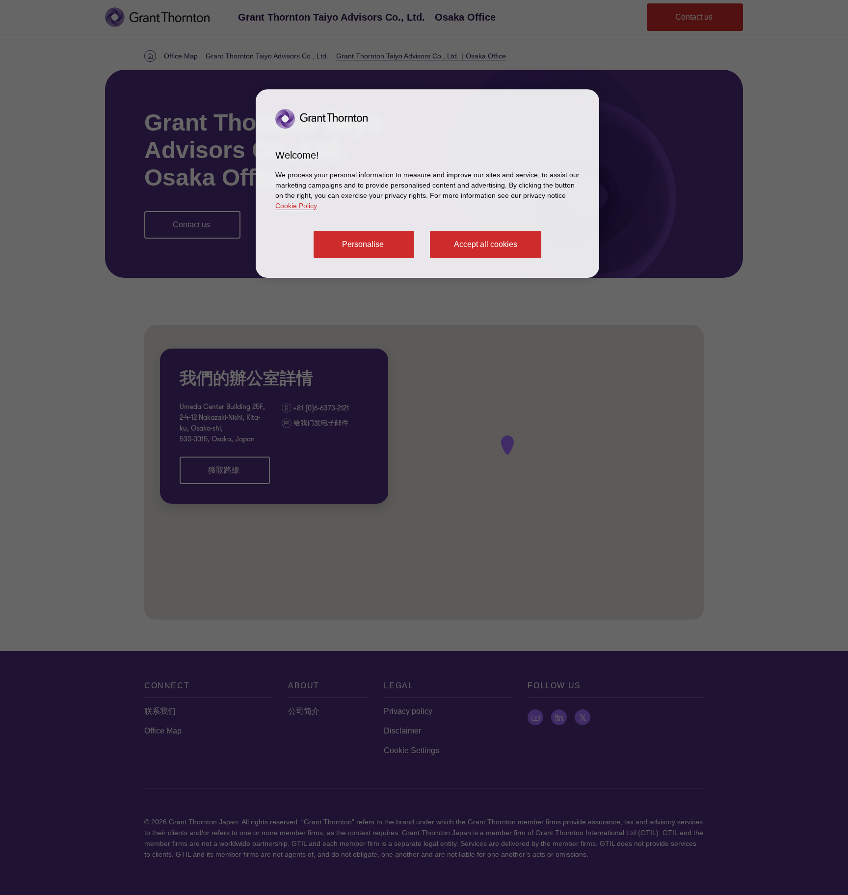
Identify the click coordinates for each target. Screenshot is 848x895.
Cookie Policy (296, 206)
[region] (427, 183)
